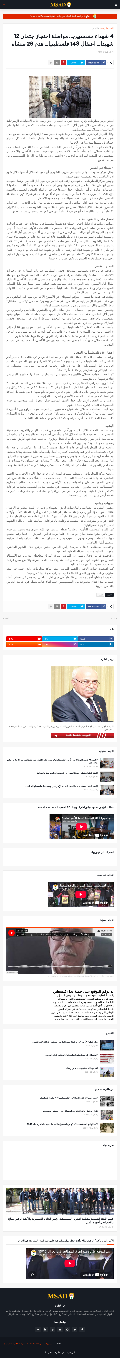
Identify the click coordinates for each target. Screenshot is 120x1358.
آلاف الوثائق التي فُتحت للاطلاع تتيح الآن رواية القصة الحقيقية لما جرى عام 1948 (62, 1124)
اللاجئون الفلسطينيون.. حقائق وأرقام (82, 1068)
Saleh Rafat (109, 976)
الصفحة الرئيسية (107, 28)
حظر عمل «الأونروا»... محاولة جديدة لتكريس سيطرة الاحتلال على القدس (65, 1041)
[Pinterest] (63, 62)
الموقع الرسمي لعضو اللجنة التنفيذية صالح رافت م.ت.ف (28, 1343)
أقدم (7, 618)
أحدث (112, 618)
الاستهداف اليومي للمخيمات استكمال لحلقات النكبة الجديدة (71, 1055)
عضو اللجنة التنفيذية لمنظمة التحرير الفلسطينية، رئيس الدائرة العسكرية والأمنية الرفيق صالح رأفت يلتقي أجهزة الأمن (61, 1220)
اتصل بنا (48, 1352)
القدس (95, 28)
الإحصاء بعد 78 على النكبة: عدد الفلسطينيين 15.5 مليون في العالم (69, 1097)
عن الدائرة (60, 1352)
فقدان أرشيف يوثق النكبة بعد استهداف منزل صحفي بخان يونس (70, 1111)
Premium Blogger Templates (100, 1348)
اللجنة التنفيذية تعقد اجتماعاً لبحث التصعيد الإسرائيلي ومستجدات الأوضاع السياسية (61, 786)
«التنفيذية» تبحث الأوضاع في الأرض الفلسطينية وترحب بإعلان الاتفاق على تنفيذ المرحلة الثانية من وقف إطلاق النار (52, 761)
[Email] (57, 62)
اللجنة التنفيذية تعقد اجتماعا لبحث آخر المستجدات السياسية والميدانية (67, 773)
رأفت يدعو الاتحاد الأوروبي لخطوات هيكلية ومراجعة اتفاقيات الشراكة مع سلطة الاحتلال (75, 976)
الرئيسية (71, 1352)
